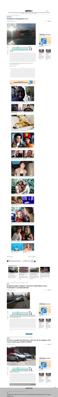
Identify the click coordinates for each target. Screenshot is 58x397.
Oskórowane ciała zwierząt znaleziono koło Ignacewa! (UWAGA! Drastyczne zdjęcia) (23, 274)
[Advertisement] (20, 4)
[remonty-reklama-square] (45, 39)
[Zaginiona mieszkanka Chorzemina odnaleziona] (41, 51)
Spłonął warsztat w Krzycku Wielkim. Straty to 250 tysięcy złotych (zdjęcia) (45, 274)
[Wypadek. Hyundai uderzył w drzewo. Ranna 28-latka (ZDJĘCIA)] (13, 270)
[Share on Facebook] (8, 49)
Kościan (9, 272)
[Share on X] (47, 21)
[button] (49, 21)
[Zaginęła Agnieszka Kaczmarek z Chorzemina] (48, 51)
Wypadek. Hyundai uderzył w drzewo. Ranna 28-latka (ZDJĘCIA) (13, 274)
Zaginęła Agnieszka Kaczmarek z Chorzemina (48, 54)
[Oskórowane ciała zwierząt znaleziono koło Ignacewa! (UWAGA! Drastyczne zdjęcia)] (24, 270)
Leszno (41, 272)
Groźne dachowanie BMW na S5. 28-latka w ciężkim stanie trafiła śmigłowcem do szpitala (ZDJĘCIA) (34, 274)
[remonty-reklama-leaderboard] (23, 82)
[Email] (48, 21)
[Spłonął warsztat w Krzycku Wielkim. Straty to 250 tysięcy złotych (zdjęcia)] (45, 270)
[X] (47, 11)
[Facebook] (46, 11)
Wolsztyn (8, 338)
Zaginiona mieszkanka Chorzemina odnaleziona (41, 54)
